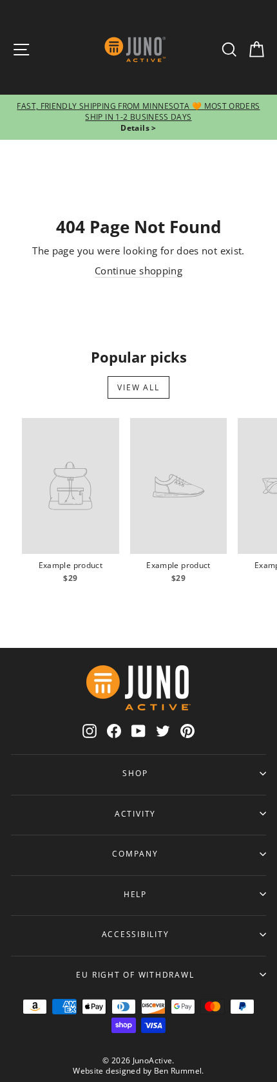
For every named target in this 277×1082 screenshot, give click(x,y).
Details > (138, 127)
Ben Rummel (178, 1070)
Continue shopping (138, 270)
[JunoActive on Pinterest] (187, 730)
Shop (135, 773)
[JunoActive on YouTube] (138, 730)
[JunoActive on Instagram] (89, 730)
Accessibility (135, 934)
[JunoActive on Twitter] (163, 730)
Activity (135, 813)
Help (135, 894)
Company (135, 853)
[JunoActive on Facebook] (114, 730)
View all (138, 387)
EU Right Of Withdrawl (135, 974)
